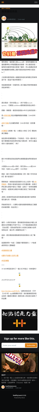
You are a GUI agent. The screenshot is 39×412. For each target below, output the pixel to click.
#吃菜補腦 (5, 261)
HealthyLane (17, 395)
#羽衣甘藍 (7, 115)
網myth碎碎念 (6, 8)
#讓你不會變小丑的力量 (10, 255)
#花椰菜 (4, 131)
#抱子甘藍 (5, 123)
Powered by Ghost (19, 398)
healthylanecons (13, 17)
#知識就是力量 (7, 250)
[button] (35, 2)
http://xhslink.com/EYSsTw (11, 291)
